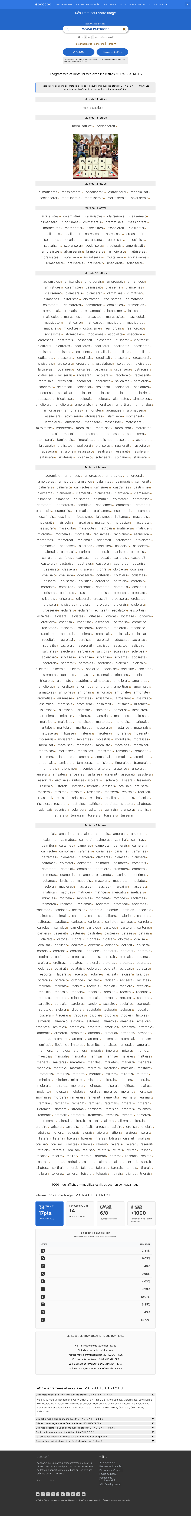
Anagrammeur (64, 4)
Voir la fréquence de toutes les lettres (95, 1345)
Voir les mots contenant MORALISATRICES (95, 1359)
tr (73, 1494)
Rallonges (110, 4)
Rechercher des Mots (112, 52)
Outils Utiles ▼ (158, 4)
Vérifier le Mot (78, 52)
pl (68, 1494)
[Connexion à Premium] (187, 4)
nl (63, 1494)
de (43, 1494)
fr (53, 1494)
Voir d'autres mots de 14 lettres (95, 1350)
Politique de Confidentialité (107, 1479)
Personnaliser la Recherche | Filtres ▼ (95, 43)
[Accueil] (43, 5)
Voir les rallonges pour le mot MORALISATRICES (95, 1368)
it (58, 1494)
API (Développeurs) (110, 1484)
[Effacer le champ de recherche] (124, 29)
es (48, 1494)
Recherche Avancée (87, 4)
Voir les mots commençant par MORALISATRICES (95, 1354)
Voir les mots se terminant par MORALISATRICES (95, 1364)
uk (78, 1494)
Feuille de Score (108, 1474)
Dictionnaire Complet (132, 4)
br (38, 1494)
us (83, 1494)
